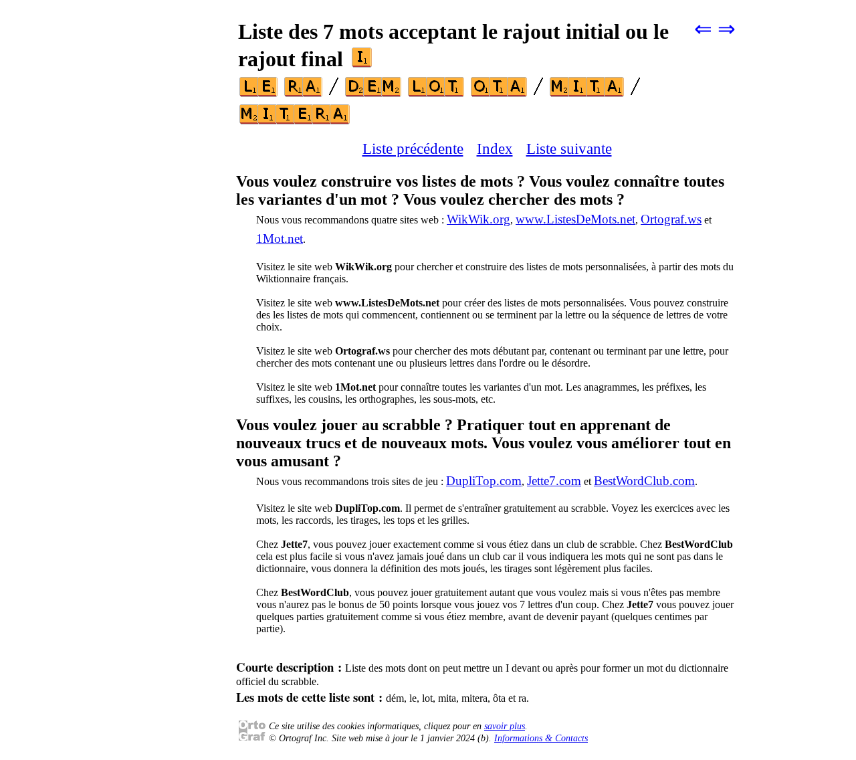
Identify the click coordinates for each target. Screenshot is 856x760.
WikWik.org (478, 219)
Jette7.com (554, 481)
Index (495, 148)
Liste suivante (569, 148)
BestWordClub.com (644, 481)
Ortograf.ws (671, 219)
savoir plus (504, 726)
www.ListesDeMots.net (575, 219)
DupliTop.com (484, 481)
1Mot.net (279, 238)
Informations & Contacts (541, 738)
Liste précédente (412, 148)
